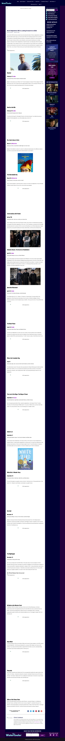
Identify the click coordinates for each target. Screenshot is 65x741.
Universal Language (52, 92)
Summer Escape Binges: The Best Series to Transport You (51, 26)
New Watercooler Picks (52, 82)
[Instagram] (56, 735)
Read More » (52, 94)
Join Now (52, 77)
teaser (15, 397)
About (40, 4)
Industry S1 (52, 104)
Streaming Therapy (44, 1)
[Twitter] (53, 735)
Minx (52, 116)
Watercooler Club (34, 4)
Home (18, 1)
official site (14, 143)
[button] (28, 711)
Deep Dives (37, 1)
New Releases (52, 1)
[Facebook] (50, 735)
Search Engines (22, 1)
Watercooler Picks (30, 1)
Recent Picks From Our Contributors (32, 731)
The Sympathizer (52, 127)
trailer (14, 76)
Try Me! (52, 59)
